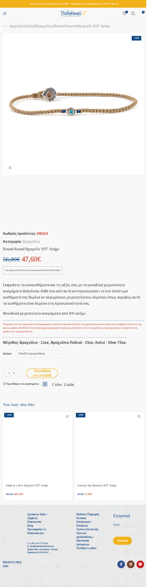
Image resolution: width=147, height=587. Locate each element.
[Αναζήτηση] (133, 13)
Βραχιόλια (43, 26)
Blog (30, 525)
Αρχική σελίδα (21, 26)
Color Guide (63, 384)
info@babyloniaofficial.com (42, 546)
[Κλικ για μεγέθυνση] (10, 167)
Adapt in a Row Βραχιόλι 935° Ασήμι (27, 485)
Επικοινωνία (34, 521)
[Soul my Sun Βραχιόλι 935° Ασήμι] (109, 446)
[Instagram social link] (131, 564)
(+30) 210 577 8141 (39, 543)
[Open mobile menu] (5, 13)
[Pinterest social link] (140, 564)
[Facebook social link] (121, 564)
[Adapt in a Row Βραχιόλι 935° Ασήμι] (38, 446)
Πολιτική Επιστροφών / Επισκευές (84, 522)
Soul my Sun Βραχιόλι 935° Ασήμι (96, 485)
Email (116, 524)
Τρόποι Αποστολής (87, 529)
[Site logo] (73, 13)
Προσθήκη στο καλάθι (42, 373)
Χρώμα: (7, 354)
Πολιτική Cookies (86, 548)
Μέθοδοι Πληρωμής (87, 514)
